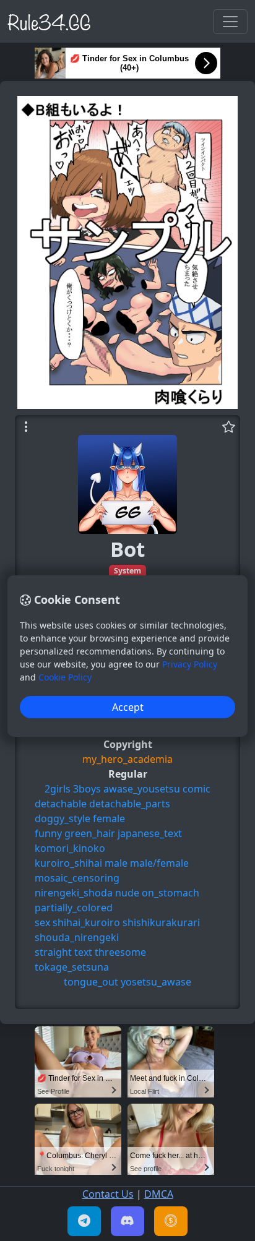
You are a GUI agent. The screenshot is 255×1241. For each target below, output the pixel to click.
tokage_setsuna (72, 967)
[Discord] (127, 1221)
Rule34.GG (49, 21)
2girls (58, 789)
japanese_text (150, 833)
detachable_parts (129, 803)
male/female (159, 863)
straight (53, 952)
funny (48, 833)
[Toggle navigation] (230, 21)
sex (42, 922)
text (83, 952)
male (116, 863)
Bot (127, 549)
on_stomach (170, 893)
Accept (128, 707)
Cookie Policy (65, 677)
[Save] (228, 427)
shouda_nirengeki (77, 937)
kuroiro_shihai (68, 863)
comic (196, 789)
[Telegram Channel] (84, 1221)
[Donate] (171, 1221)
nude (127, 893)
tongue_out (91, 982)
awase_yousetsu (141, 789)
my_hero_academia (127, 759)
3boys (87, 789)
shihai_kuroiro (86, 922)
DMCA (158, 1194)
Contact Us (108, 1194)
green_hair (89, 833)
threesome (120, 952)
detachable (61, 803)
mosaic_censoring (77, 878)
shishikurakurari (161, 922)
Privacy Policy (189, 664)
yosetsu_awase (156, 982)
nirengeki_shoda (74, 893)
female (109, 818)
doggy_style (62, 818)
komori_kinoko (70, 848)
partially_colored (74, 907)
